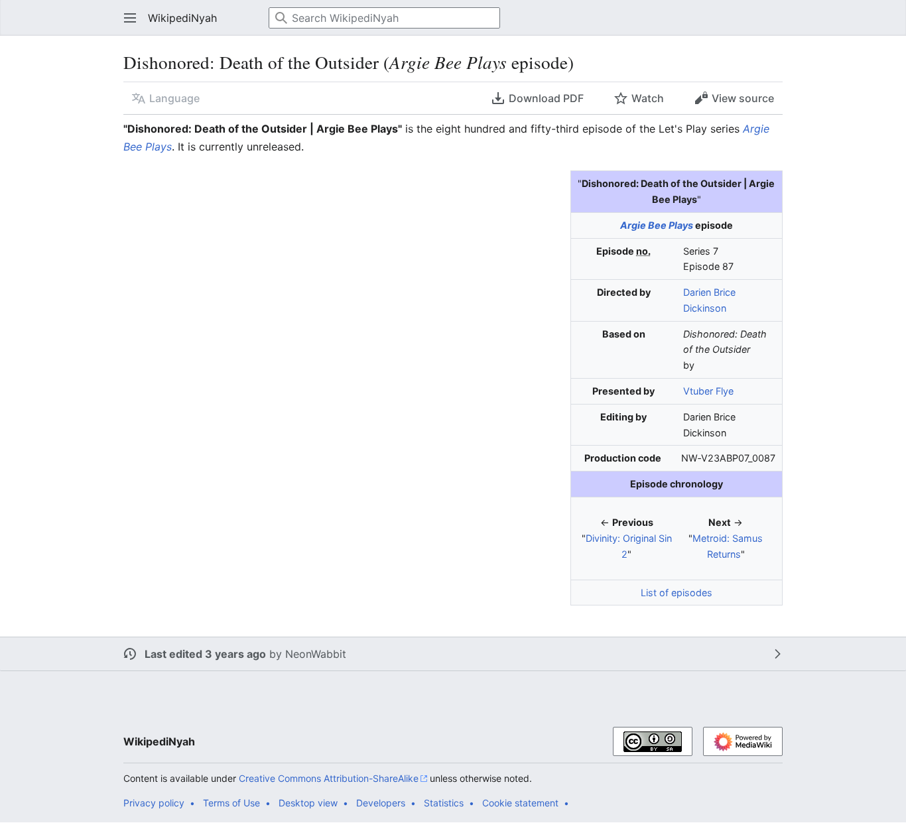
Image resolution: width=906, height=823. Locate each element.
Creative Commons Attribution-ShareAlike (329, 778)
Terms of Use (231, 802)
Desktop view (308, 802)
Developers (380, 802)
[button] (126, 17)
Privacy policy (153, 802)
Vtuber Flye (708, 391)
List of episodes (676, 592)
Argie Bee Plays (656, 225)
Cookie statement (520, 802)
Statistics (444, 802)
